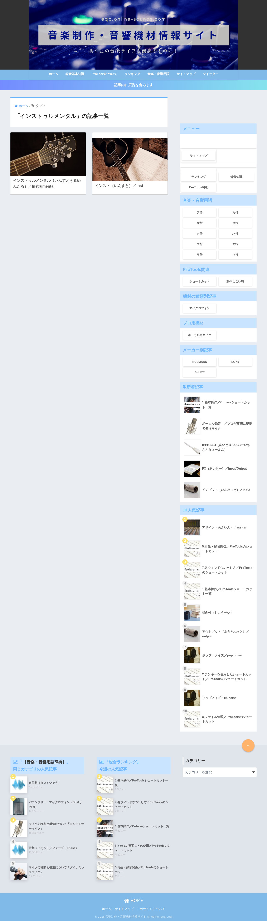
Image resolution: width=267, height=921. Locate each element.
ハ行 (235, 233)
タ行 (235, 223)
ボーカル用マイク (199, 335)
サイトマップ (186, 74)
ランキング (132, 74)
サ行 (200, 223)
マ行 (200, 244)
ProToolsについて (104, 74)
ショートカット (199, 281)
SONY (235, 361)
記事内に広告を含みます (133, 85)
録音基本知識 (74, 74)
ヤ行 (235, 244)
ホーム (53, 74)
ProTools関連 (198, 187)
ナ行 (200, 233)
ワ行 (235, 254)
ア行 (200, 212)
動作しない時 (235, 281)
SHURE (200, 372)
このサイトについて (151, 909)
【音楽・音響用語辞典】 (44, 761)
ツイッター (210, 74)
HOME (136, 900)
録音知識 (236, 176)
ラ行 (200, 254)
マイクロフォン (199, 308)
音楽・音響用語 (158, 74)
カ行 (235, 212)
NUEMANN (199, 361)
